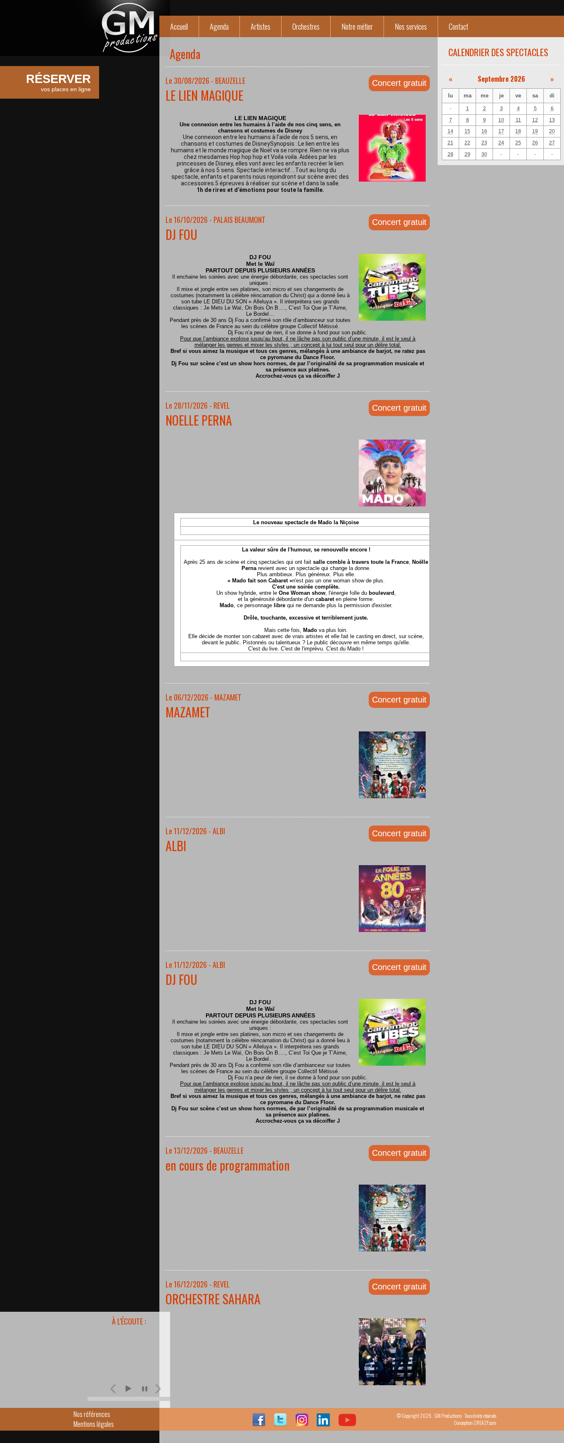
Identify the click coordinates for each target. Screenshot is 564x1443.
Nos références (91, 1414)
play (128, 1388)
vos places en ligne (58, 82)
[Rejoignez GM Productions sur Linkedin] (323, 1424)
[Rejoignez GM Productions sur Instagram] (301, 1424)
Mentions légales (93, 1424)
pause (144, 1388)
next (158, 1388)
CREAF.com (485, 1422)
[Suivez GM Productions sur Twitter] (280, 1424)
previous (114, 1388)
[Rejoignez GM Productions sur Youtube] (347, 1424)
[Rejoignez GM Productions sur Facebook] (258, 1424)
